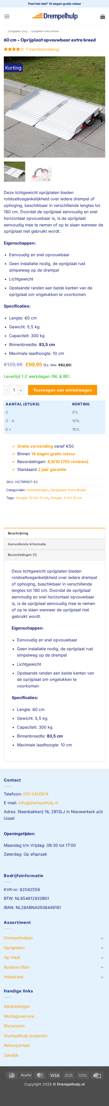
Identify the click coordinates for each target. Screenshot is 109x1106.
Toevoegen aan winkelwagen (62, 390)
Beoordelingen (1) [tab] (22, 555)
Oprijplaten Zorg (17, 31)
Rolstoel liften (16, 967)
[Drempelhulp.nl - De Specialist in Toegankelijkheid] (54, 16)
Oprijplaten (14, 947)
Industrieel (13, 976)
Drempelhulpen (18, 937)
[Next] (96, 107)
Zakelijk (11, 1055)
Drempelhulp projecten (25, 1035)
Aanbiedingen (37, 490)
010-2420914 (35, 793)
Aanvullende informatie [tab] (27, 544)
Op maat (12, 957)
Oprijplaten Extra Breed (45, 31)
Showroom (14, 1025)
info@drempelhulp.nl (38, 802)
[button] (7, 16)
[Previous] (12, 107)
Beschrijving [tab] (18, 533)
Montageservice (19, 1016)
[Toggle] (102, 938)
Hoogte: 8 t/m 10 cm (66, 498)
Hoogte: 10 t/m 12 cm (32, 498)
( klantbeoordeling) (43, 49)
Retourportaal (17, 1045)
